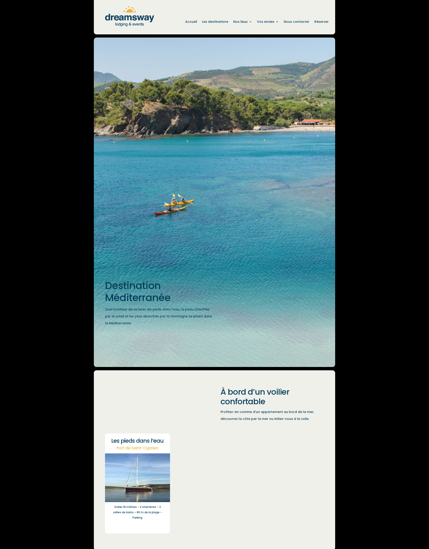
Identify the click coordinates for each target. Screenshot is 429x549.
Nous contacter (296, 22)
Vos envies (265, 22)
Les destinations (215, 22)
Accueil (191, 22)
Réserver (321, 22)
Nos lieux (240, 22)
